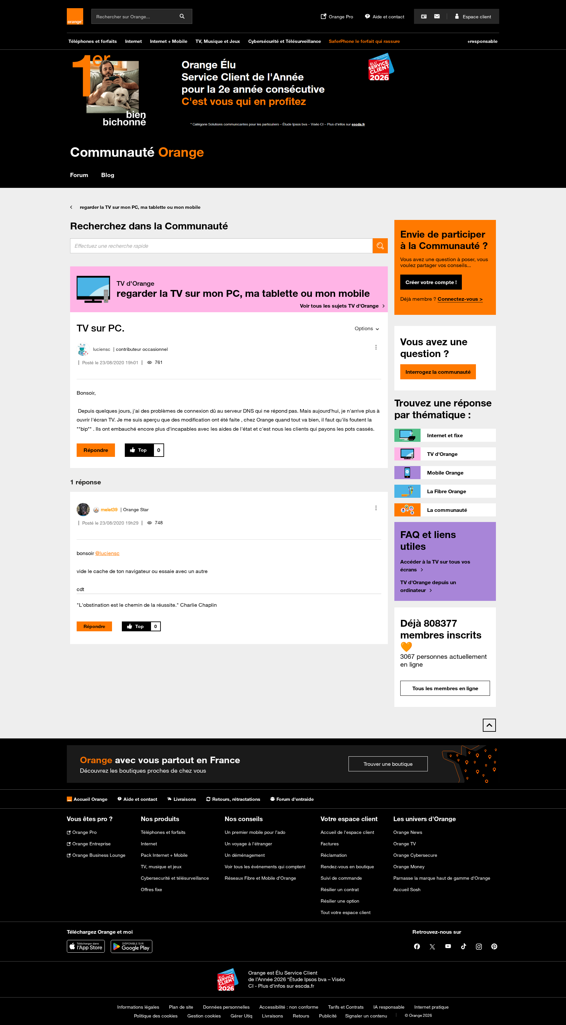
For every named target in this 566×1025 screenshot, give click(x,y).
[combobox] (221, 245)
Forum (79, 174)
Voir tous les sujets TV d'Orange (339, 305)
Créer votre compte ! (431, 282)
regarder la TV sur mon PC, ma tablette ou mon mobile (140, 207)
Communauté (137, 151)
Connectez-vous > (460, 299)
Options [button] (364, 328)
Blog (107, 174)
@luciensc (107, 553)
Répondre (96, 450)
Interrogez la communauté (438, 372)
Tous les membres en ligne (445, 688)
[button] (376, 347)
